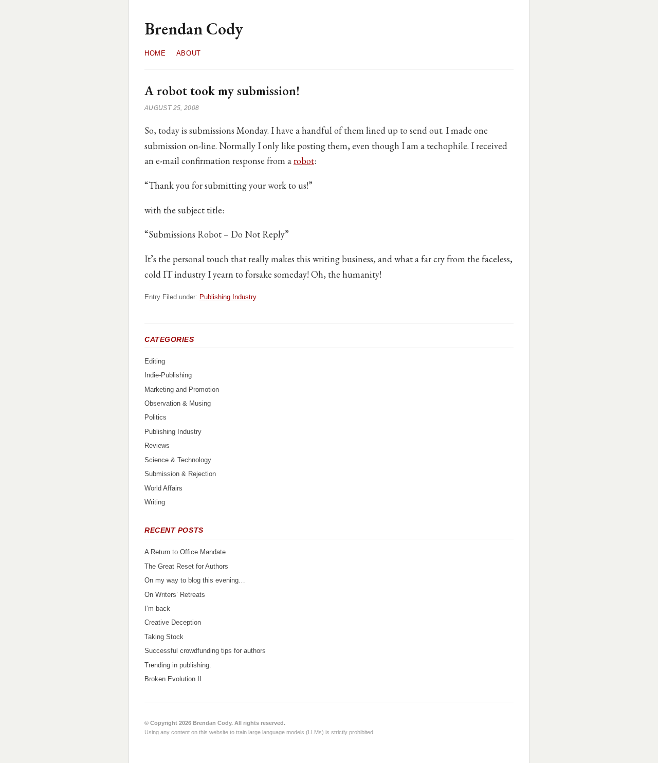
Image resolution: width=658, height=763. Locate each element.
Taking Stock (164, 637)
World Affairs (163, 488)
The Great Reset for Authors (186, 566)
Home (155, 53)
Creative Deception (172, 622)
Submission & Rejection (180, 474)
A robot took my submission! (222, 90)
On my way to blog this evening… (194, 580)
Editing (154, 361)
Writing (154, 502)
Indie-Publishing (168, 375)
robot (304, 161)
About (188, 53)
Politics (155, 417)
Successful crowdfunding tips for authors (205, 651)
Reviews (157, 445)
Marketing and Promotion (181, 389)
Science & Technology (177, 460)
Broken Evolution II (173, 679)
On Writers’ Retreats (174, 594)
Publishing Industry (228, 297)
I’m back (157, 608)
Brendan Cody (193, 29)
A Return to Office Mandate (185, 552)
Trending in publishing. (177, 665)
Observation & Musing (177, 403)
